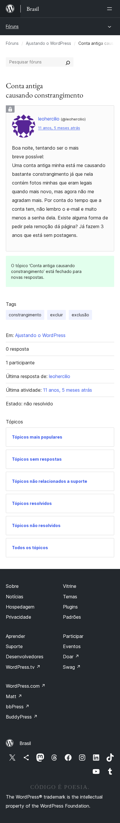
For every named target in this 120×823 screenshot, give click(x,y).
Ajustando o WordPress (48, 43)
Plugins (70, 607)
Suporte (14, 646)
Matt (14, 696)
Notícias (14, 596)
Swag (72, 667)
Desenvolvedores (24, 656)
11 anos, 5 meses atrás (59, 128)
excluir (56, 314)
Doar (71, 656)
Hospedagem (20, 607)
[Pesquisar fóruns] (67, 62)
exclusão (80, 314)
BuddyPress (22, 717)
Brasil (25, 743)
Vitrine (69, 586)
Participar (73, 636)
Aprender (15, 636)
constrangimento (25, 314)
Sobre (12, 586)
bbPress (17, 707)
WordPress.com (25, 686)
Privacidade (18, 617)
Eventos (72, 646)
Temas (70, 596)
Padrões (72, 617)
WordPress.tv (23, 667)
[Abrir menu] (110, 8)
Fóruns (12, 26)
